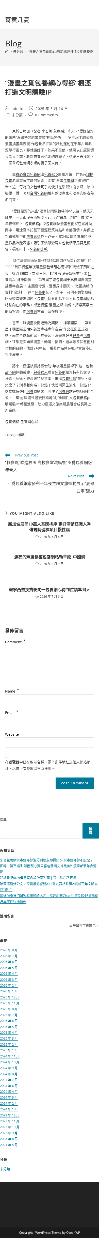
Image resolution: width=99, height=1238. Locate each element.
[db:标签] (19, 435)
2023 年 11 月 (10, 1121)
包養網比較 (39, 249)
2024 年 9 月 (9, 1068)
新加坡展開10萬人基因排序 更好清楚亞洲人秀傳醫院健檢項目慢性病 (49, 526)
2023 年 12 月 (10, 1115)
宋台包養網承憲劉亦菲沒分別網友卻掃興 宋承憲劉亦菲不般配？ (46, 860)
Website (12, 734)
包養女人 (41, 372)
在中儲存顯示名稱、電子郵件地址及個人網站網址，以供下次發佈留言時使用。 (47, 765)
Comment (15, 642)
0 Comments (46, 114)
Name (12, 691)
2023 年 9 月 (9, 1133)
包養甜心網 (55, 266)
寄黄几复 (17, 19)
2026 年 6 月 (9, 961)
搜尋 (3, 819)
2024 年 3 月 (9, 1097)
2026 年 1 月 (9, 991)
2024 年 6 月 (9, 1085)
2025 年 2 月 (9, 1044)
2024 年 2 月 (9, 1103)
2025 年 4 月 (9, 1032)
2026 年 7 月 (9, 956)
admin (17, 108)
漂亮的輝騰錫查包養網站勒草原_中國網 (49, 557)
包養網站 (83, 298)
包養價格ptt (34, 223)
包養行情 (44, 298)
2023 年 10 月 (10, 1127)
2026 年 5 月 (9, 967)
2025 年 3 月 (9, 1038)
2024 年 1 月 (9, 1109)
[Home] (6, 51)
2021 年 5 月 (9, 1144)
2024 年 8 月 (9, 1074)
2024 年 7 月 (9, 1079)
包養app (51, 174)
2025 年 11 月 (10, 1003)
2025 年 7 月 (9, 1015)
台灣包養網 (39, 193)
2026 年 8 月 (9, 950)
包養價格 (12, 421)
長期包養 (30, 329)
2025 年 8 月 (9, 1009)
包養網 (24, 162)
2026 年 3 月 (9, 979)
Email (11, 712)
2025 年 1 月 (9, 1050)
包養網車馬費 (72, 242)
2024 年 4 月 (9, 1091)
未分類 (17, 114)
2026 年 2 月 (9, 985)
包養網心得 (29, 421)
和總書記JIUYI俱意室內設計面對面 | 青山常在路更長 (38, 877)
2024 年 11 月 (10, 1056)
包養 (38, 143)
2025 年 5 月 (9, 1026)
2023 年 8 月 (9, 1138)
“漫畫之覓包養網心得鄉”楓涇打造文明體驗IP (60, 51)
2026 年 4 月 (9, 973)
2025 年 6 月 (9, 1020)
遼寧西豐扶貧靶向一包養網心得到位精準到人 (49, 589)
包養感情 (41, 156)
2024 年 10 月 (10, 1062)
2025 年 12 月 (10, 997)
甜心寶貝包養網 (28, 174)
